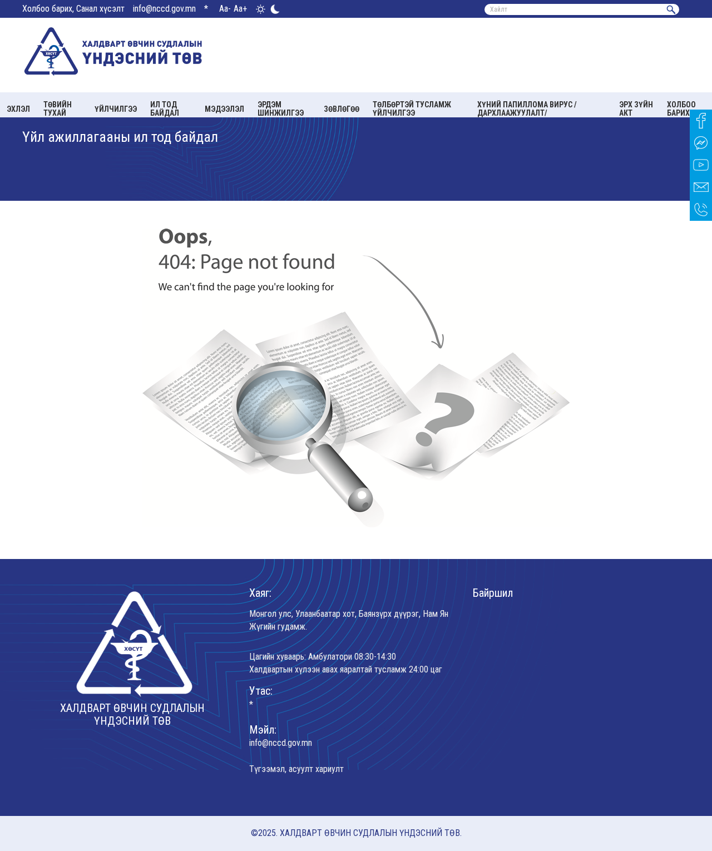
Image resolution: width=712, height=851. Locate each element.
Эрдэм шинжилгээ (281, 108)
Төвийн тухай (57, 108)
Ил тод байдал (164, 108)
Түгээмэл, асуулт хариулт (296, 769)
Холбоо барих (681, 108)
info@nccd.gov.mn (164, 8)
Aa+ (240, 8)
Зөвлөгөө (341, 109)
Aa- (225, 8)
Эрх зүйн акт (636, 108)
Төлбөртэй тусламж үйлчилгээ (412, 108)
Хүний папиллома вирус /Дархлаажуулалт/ (527, 108)
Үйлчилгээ (116, 109)
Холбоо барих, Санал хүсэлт (73, 8)
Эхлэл (18, 109)
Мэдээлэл (224, 109)
